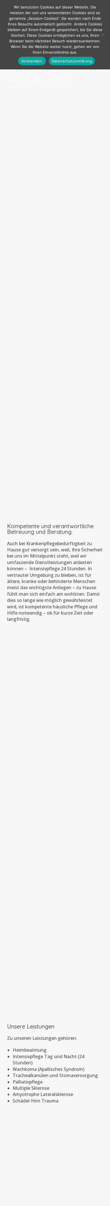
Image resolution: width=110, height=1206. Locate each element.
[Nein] (103, 35)
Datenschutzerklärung (72, 61)
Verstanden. (32, 61)
